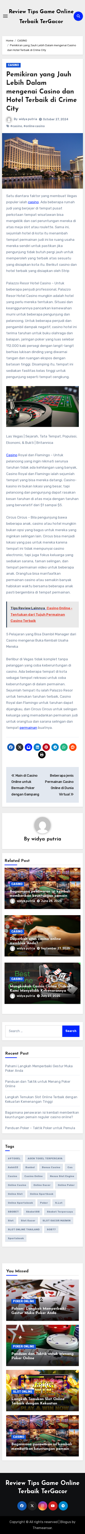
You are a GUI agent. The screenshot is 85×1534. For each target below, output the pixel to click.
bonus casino (51, 1167)
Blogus (65, 1522)
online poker (66, 1185)
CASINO (13, 65)
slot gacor (28, 1220)
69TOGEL (14, 1158)
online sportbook (41, 1193)
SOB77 (51, 1229)
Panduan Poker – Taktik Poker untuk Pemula (40, 1128)
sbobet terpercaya (60, 1211)
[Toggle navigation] (5, 16)
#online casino (34, 126)
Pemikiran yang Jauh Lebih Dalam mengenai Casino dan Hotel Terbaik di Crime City (41, 91)
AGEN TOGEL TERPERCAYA (45, 1158)
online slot (15, 1193)
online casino (17, 1185)
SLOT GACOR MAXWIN (56, 1220)
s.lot (59, 1202)
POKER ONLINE (23, 1301)
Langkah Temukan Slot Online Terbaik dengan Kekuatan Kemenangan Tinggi (38, 1403)
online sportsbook (20, 1202)
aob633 (13, 1167)
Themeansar (42, 1528)
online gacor (42, 1185)
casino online (33, 1176)
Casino (11, 455)
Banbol (30, 1167)
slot (11, 1220)
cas (70, 1167)
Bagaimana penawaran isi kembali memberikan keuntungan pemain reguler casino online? (40, 896)
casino (33, 202)
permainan (28, 728)
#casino (16, 126)
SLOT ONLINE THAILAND (24, 1229)
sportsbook (16, 1238)
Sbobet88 (33, 1211)
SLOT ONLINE (22, 1391)
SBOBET (13, 1211)
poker (44, 1202)
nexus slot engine (62, 1176)
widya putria (28, 119)
